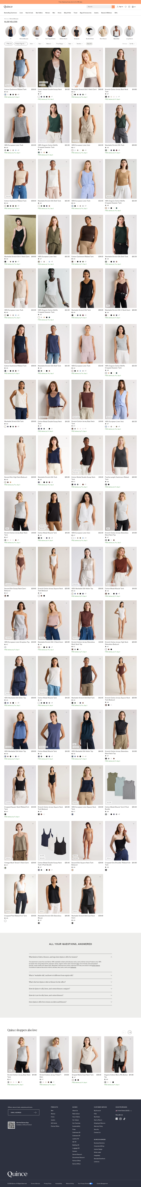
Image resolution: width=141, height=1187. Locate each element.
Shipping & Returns (99, 1123)
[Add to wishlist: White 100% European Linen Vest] (100, 494)
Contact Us (97, 1132)
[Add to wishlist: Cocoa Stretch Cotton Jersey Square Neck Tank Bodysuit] (134, 659)
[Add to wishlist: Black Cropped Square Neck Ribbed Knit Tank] (33, 768)
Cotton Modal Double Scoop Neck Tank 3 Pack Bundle (50, 864)
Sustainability (76, 1126)
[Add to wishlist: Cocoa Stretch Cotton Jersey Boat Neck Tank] (100, 382)
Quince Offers (76, 1164)
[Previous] (5, 31)
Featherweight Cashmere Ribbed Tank (117, 478)
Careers (74, 1151)
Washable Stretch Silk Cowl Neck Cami (83, 917)
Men (52, 1110)
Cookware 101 (76, 1135)
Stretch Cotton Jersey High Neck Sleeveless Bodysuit (116, 643)
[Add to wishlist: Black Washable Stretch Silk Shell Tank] (100, 659)
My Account (97, 1110)
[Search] (113, 6)
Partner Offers (55, 1126)
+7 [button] (85, 94)
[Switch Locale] (133, 7)
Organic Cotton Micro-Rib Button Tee (116, 1076)
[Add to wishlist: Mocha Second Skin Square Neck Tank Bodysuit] (100, 824)
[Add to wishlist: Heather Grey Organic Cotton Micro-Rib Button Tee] (130, 1039)
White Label (97, 1152)
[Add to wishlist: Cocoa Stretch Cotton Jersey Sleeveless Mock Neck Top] (100, 603)
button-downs (96, 965)
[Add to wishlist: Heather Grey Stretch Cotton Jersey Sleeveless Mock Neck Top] (134, 494)
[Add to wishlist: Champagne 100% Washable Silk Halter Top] (100, 550)
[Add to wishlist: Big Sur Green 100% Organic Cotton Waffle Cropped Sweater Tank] (66, 106)
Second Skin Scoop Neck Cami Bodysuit (15, 589)
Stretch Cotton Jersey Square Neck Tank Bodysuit (50, 589)
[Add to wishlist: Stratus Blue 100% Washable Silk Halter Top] (100, 712)
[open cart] (129, 7)
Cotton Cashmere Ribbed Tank (15, 89)
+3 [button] (85, 150)
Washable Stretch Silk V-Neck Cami (84, 89)
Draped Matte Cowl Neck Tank (83, 1075)
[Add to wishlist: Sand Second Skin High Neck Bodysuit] (33, 438)
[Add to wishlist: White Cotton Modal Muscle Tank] (66, 659)
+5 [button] (119, 150)
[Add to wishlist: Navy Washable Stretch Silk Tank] (66, 438)
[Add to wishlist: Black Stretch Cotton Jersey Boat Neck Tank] (134, 50)
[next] (135, 31)
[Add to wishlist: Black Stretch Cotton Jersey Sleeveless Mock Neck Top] (134, 712)
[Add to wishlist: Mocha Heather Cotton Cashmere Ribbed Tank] (100, 218)
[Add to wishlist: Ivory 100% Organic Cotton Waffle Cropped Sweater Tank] (66, 271)
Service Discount (77, 1154)
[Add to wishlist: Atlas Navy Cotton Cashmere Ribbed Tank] (33, 327)
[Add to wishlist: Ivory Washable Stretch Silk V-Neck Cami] (100, 50)
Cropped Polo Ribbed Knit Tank (15, 916)
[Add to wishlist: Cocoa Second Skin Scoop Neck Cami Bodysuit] (33, 550)
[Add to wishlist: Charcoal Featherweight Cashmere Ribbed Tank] (134, 438)
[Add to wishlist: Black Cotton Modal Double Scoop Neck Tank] (100, 438)
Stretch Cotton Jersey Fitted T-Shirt (51, 1076)
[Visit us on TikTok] (124, 1119)
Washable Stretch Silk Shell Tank (49, 201)
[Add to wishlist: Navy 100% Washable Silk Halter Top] (33, 659)
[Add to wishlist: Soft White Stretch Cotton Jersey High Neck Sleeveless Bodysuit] (134, 603)
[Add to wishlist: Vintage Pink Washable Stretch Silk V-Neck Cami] (66, 603)
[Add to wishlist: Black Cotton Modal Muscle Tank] (66, 494)
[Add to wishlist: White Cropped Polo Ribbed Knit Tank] (33, 877)
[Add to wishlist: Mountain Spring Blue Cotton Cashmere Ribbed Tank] (33, 50)
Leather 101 (75, 1139)
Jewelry (53, 1120)
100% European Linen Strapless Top (17, 642)
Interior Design (98, 1149)
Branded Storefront (99, 1158)
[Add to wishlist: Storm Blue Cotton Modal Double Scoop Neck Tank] (66, 382)
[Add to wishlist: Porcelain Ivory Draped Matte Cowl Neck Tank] (98, 1039)
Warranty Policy (98, 1126)
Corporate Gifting (99, 1146)
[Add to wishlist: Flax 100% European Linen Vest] (100, 106)
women (6, 18)
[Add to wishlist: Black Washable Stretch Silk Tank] (100, 271)
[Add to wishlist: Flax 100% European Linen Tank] (33, 271)
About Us (75, 1110)
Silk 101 (74, 1142)
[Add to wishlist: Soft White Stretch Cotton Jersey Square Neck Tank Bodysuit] (66, 550)
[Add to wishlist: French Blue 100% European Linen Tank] (100, 162)
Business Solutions (99, 1143)
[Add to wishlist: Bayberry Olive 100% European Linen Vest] (66, 218)
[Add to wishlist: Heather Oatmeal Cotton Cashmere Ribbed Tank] (33, 162)
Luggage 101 (76, 1148)
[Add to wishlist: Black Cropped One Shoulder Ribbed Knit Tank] (134, 824)
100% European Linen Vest (80, 145)
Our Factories (76, 1123)
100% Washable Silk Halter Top (82, 588)
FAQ (95, 1114)
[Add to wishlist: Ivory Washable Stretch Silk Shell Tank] (66, 162)
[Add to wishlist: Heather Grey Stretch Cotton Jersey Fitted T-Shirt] (66, 1039)
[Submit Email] (35, 1112)
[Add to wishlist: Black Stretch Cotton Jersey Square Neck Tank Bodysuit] (66, 768)
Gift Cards (54, 1123)
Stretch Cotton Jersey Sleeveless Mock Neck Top (116, 534)
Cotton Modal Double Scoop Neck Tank (50, 90)
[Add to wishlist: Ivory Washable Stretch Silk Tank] (33, 382)
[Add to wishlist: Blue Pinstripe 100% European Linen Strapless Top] (33, 603)
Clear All (89, 43)
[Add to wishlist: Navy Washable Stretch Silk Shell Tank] (66, 327)
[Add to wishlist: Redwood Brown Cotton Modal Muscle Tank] (134, 550)
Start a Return (98, 1120)
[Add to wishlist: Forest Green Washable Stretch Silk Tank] (134, 106)
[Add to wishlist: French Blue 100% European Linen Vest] (134, 382)
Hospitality (97, 1155)
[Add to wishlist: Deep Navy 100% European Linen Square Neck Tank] (100, 768)
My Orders (97, 1117)
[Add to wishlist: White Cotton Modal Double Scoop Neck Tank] (66, 50)
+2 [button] (18, 94)
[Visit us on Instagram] (120, 1119)
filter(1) (9, 43)
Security (96, 1129)
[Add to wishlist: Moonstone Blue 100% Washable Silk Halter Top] (33, 712)
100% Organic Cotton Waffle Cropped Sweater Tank (48, 146)
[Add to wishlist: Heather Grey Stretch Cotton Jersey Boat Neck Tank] (33, 494)
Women (53, 1114)
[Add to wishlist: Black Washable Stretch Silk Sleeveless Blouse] (66, 877)
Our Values (75, 1120)
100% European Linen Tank (13, 145)
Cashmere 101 (76, 1132)
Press (73, 1129)
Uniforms (96, 1161)
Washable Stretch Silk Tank (114, 145)
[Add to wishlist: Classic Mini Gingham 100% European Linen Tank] (33, 106)
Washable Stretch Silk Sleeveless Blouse (49, 917)
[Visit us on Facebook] (117, 1119)
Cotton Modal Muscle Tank (47, 533)
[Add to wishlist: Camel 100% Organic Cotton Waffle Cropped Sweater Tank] (134, 162)
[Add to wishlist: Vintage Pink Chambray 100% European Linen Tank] (100, 327)
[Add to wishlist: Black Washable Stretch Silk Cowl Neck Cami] (100, 877)
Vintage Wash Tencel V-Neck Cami (16, 863)
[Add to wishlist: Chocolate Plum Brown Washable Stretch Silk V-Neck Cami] (134, 271)
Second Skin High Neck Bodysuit (15, 477)
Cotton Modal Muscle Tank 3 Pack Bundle (117, 808)
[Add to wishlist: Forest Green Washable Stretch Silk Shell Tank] (134, 218)
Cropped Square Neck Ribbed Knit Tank (16, 808)
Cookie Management (102, 1183)
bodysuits (73, 967)
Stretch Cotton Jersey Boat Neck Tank (116, 90)
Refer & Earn (76, 1114)
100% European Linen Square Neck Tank (83, 808)
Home (52, 1117)
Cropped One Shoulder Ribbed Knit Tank (117, 864)
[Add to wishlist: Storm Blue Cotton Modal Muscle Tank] (66, 712)
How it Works (76, 1117)
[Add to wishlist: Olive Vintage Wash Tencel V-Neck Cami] (33, 824)
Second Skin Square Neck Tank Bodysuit (82, 864)
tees (77, 963)
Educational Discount (78, 1157)
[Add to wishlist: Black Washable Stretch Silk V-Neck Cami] (33, 218)
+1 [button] (51, 96)
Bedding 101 (75, 1145)
